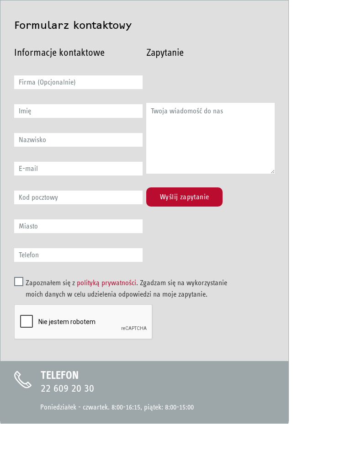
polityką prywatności (106, 283)
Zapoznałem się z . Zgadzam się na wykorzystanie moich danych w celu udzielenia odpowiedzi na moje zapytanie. (126, 288)
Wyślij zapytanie (184, 197)
